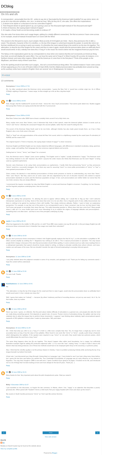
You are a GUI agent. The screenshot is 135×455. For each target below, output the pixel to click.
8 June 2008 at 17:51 (23, 86)
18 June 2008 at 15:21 (18, 372)
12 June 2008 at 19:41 (25, 284)
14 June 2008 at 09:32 (18, 309)
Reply (8, 94)
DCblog (7, 6)
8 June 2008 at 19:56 (18, 196)
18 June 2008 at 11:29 (23, 328)
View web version (50, 437)
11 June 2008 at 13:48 (23, 256)
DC (7, 101)
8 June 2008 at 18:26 (18, 101)
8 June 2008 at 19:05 (23, 115)
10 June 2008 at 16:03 (18, 235)
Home (50, 433)
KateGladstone (11, 284)
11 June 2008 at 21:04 (18, 271)
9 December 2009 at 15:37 (20, 384)
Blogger (54, 453)
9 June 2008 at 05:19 (18, 221)
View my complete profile (9, 449)
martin (8, 221)
